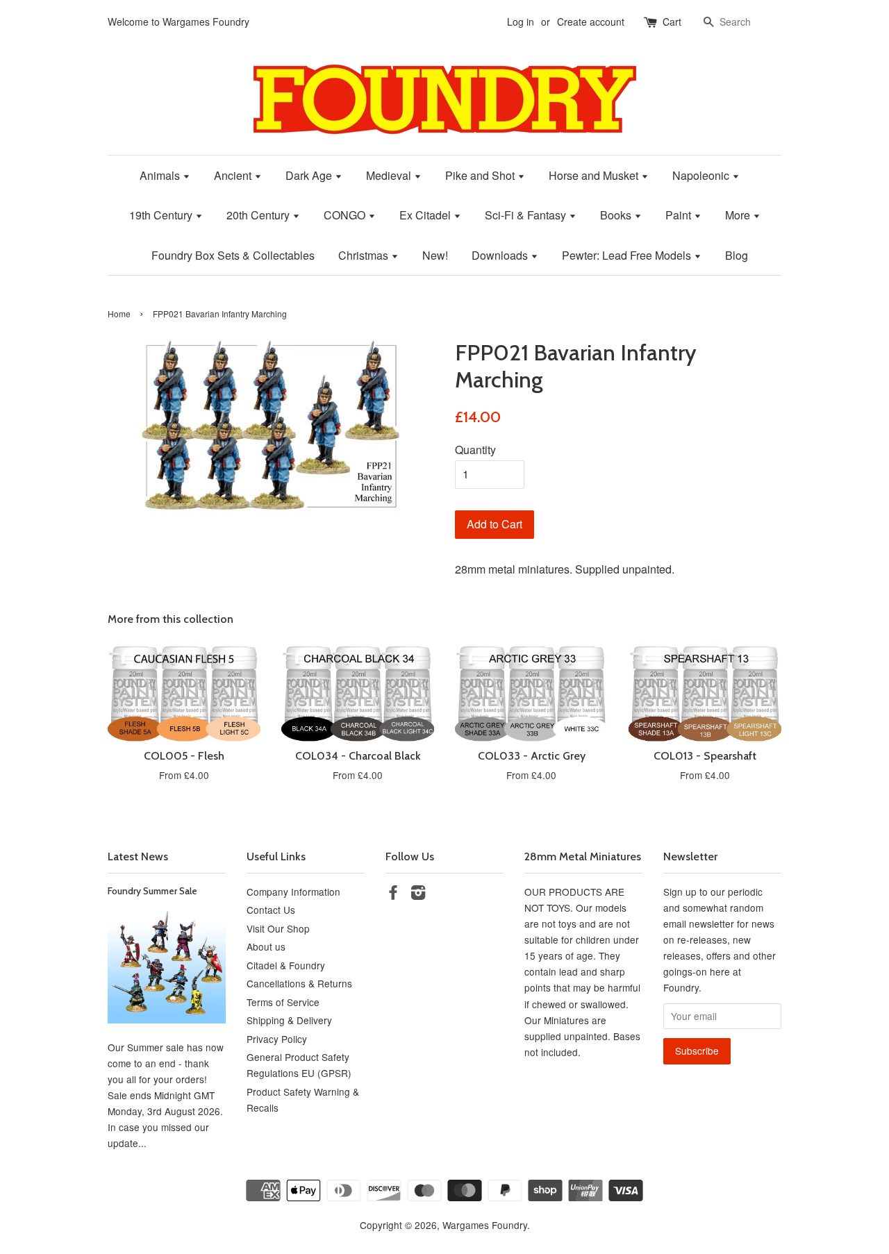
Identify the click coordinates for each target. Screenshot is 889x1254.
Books (617, 215)
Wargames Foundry (484, 1225)
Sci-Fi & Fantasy (527, 215)
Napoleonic (702, 175)
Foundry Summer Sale (152, 890)
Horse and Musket (595, 175)
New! (435, 255)
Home (119, 313)
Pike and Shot (481, 175)
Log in (520, 21)
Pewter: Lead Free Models (628, 255)
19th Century (162, 215)
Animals (161, 175)
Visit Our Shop (278, 928)
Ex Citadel (426, 215)
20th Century (259, 215)
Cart (672, 21)
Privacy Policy (277, 1039)
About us (266, 946)
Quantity (475, 450)
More (739, 215)
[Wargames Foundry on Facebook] (393, 894)
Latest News (138, 856)
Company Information (293, 891)
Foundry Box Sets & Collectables (233, 255)
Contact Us (271, 910)
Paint (679, 215)
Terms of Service (283, 1002)
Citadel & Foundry (286, 965)
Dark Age (310, 175)
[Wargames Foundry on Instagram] (418, 894)
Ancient (234, 175)
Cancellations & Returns (299, 983)
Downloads (501, 255)
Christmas (364, 255)
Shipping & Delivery (289, 1020)
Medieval (390, 175)
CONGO (346, 215)
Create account (590, 21)
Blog (736, 255)
